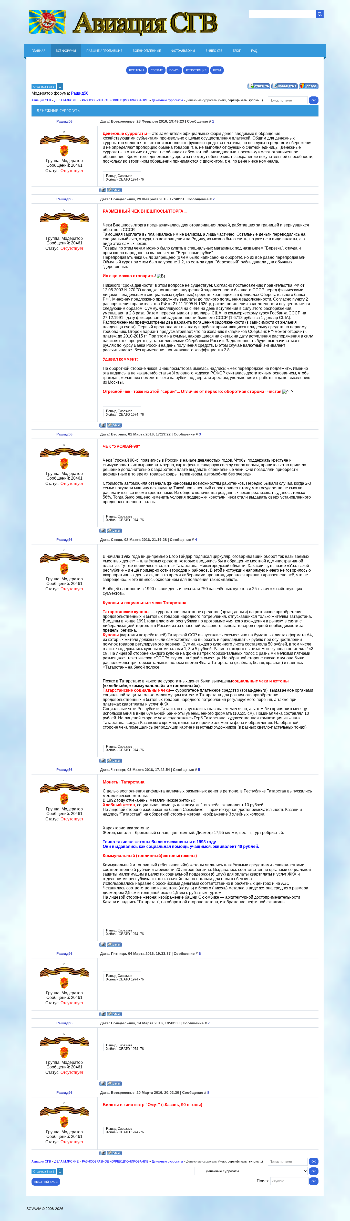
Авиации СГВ (41, 100)
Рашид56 (79, 93)
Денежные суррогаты (167, 100)
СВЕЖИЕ (157, 70)
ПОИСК (174, 70)
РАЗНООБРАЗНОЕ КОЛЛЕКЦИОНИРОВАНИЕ (115, 100)
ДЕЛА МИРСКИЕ (66, 100)
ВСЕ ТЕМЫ (136, 70)
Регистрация (196, 70)
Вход (217, 70)
